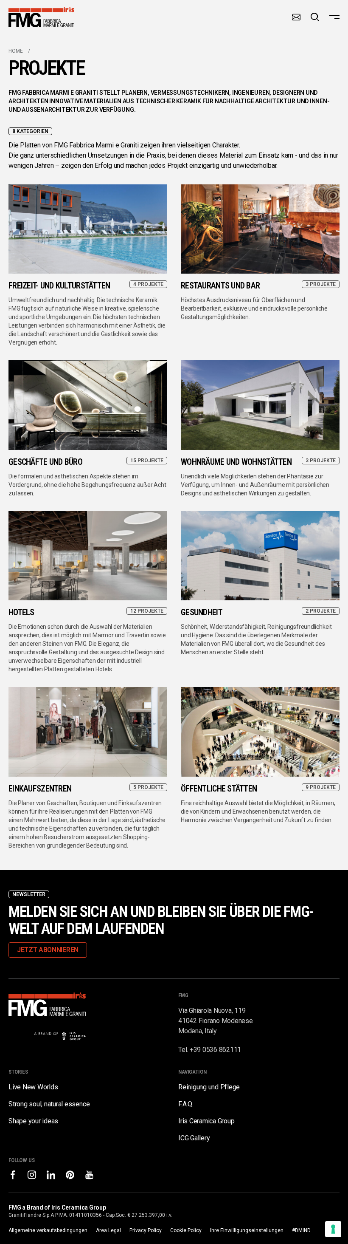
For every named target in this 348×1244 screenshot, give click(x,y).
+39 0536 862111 (215, 1050)
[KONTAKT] (296, 17)
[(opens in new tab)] (12, 1174)
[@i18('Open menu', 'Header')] (334, 17)
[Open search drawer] (315, 17)
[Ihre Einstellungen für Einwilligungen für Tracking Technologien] (333, 1229)
